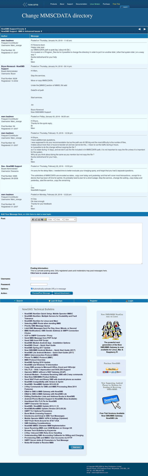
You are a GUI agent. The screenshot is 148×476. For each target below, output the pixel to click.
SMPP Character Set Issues (37, 403)
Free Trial (116, 4)
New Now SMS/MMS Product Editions (41, 377)
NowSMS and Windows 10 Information (41, 364)
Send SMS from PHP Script (36, 340)
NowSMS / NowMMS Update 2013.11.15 (42, 406)
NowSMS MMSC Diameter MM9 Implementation (45, 425)
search (125, 7)
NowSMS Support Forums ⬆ (13, 28)
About (62, 4)
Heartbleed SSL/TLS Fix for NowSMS (41, 401)
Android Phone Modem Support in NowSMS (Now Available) (51, 398)
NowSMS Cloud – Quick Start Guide (40, 345)
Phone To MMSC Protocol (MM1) (39, 357)
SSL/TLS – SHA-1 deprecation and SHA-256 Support (48, 369)
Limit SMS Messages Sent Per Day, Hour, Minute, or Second (51, 328)
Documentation (81, 4)
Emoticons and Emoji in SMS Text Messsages (44, 415)
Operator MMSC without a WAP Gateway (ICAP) (45, 372)
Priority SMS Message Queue (37, 325)
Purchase (106, 4)
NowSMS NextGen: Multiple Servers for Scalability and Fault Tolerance (51, 317)
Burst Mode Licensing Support (38, 413)
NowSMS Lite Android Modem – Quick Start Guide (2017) (49, 352)
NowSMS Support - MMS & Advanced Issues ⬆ (21, 31)
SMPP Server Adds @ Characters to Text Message (46, 440)
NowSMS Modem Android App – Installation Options (47, 342)
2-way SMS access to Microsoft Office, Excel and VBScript (50, 367)
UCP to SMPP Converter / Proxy (38, 335)
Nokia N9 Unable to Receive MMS (39, 442)
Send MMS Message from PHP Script (41, 338)
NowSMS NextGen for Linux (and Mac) (41, 321)
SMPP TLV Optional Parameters (38, 411)
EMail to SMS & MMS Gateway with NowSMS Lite (46, 394)
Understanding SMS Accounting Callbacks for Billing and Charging (54, 435)
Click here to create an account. (44, 273)
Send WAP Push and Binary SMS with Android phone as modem (53, 379)
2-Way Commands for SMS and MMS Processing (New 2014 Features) (51, 387)
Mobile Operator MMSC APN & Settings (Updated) (46, 418)
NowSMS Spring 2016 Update (37, 362)
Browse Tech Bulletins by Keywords (40, 430)
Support (70, 4)
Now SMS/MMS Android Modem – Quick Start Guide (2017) (50, 350)
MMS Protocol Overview (35, 359)
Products (53, 4)
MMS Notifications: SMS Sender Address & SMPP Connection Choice (52, 331)
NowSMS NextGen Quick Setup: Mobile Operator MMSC (49, 313)
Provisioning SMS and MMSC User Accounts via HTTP (48, 437)
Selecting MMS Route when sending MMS (43, 323)
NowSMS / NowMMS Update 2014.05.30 (42, 384)
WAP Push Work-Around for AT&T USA (42, 420)
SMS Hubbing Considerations (38, 423)
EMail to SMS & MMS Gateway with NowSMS (44, 391)
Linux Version (95, 4)
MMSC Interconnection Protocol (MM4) (41, 355)
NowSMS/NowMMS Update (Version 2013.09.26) (45, 408)
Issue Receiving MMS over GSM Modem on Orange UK (48, 428)
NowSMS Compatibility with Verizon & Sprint (44, 381)
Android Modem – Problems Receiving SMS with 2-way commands (54, 374)
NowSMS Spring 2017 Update (37, 347)
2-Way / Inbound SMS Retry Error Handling (43, 432)
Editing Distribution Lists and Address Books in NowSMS (50, 396)
